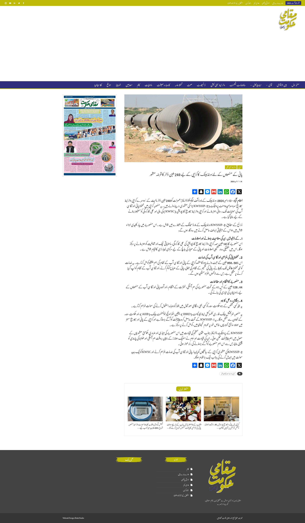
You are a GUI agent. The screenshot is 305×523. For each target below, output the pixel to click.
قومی (270, 85)
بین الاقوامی (282, 85)
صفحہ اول (295, 85)
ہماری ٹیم (256, 3)
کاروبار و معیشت (163, 85)
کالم (138, 85)
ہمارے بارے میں (277, 3)
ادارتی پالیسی (266, 3)
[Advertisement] (152, 56)
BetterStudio (79, 518)
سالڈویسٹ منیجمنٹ (238, 85)
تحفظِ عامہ (178, 85)
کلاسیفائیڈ (98, 85)
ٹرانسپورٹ (201, 85)
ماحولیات (148, 85)
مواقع (109, 85)
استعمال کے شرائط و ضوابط (235, 3)
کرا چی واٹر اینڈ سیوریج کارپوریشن (228, 373)
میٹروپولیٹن (257, 85)
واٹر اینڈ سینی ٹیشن (217, 85)
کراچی (239, 167)
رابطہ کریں (248, 3)
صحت (189, 85)
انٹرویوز (118, 85)
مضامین (128, 85)
